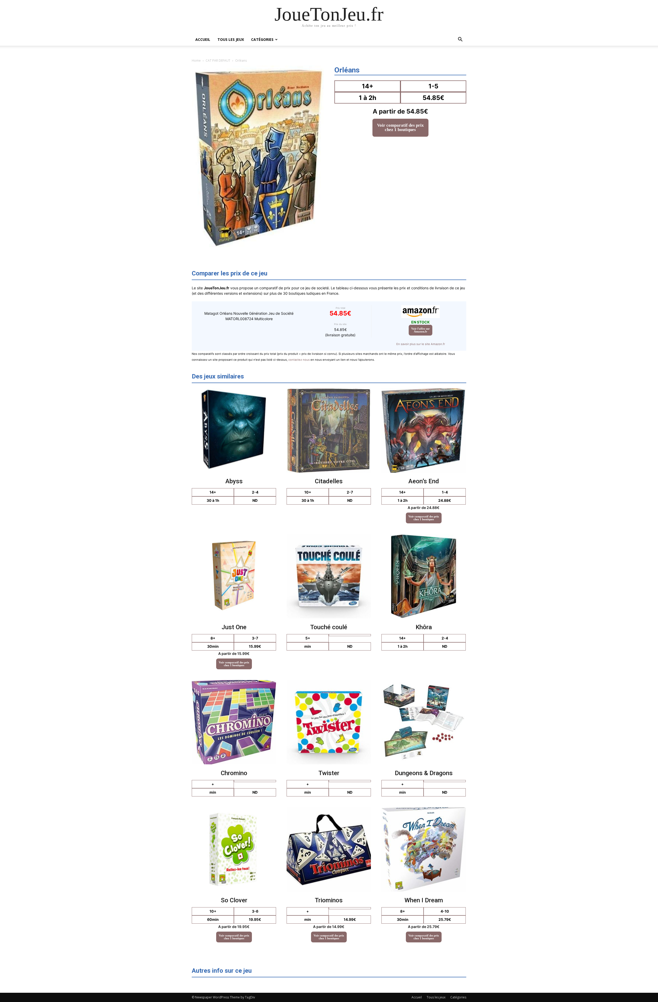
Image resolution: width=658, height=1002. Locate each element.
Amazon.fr (420, 330)
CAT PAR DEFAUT (218, 60)
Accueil (202, 39)
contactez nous (299, 359)
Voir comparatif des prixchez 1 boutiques (400, 127)
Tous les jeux (230, 39)
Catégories (262, 39)
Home (196, 60)
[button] (460, 40)
